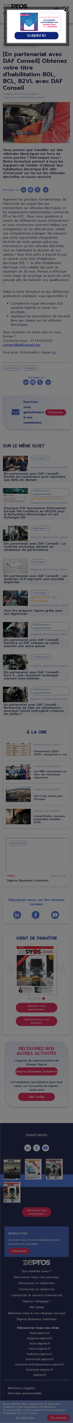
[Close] (66, 9)
